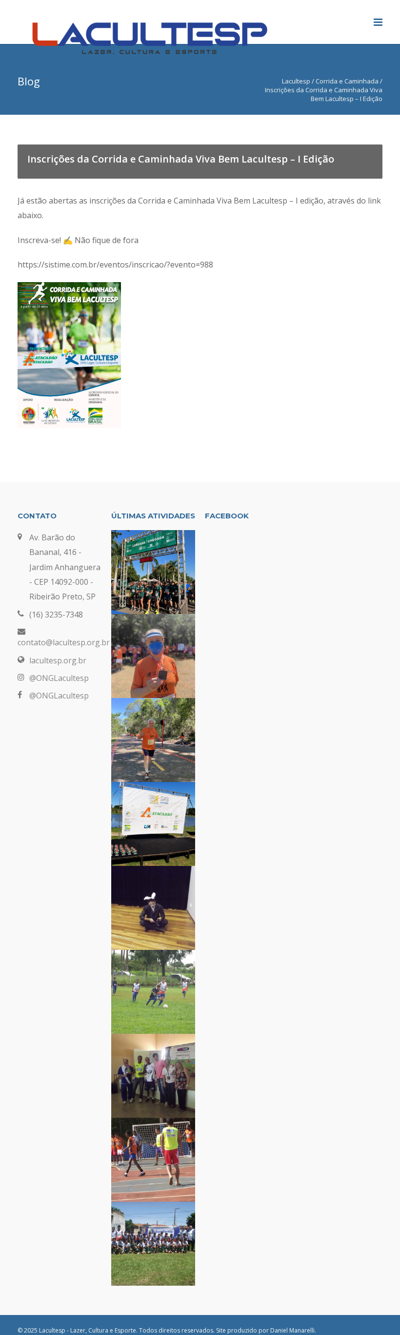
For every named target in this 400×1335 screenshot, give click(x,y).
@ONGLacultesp (59, 678)
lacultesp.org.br (57, 660)
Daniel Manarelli (292, 1330)
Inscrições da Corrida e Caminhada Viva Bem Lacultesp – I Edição (180, 158)
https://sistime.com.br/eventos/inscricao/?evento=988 (115, 264)
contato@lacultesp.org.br (64, 642)
